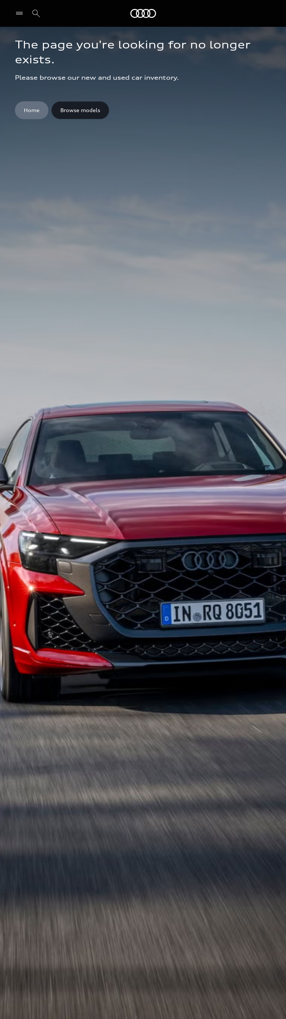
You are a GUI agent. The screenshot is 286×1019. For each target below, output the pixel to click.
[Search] (36, 13)
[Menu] (21, 13)
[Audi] (143, 13)
